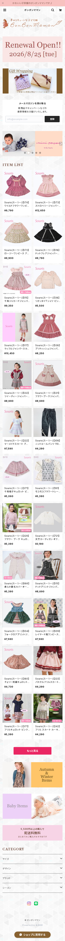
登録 (52, 119)
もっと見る (32, 750)
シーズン (7, 887)
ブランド (6, 878)
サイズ (6, 859)
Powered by (29, 925)
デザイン (7, 868)
